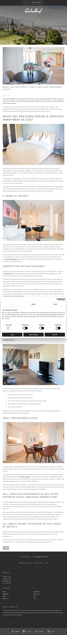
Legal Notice (29, 563)
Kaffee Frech (37, 592)
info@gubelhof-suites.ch (42, 557)
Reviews (5, 598)
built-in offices (25, 477)
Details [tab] (34, 304)
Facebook (17, 631)
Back (5, 548)
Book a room (36, 3)
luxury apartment (11, 259)
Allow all (54, 334)
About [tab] (55, 304)
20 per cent (7, 274)
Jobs (35, 596)
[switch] (25, 328)
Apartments (6, 594)
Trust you (52, 631)
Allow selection (33, 334)
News (4, 596)
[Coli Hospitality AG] (33, 12)
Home (4, 592)
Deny (12, 334)
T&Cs (46, 563)
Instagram (28, 631)
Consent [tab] (11, 304)
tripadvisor (41, 631)
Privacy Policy (39, 563)
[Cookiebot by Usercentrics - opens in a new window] (58, 299)
